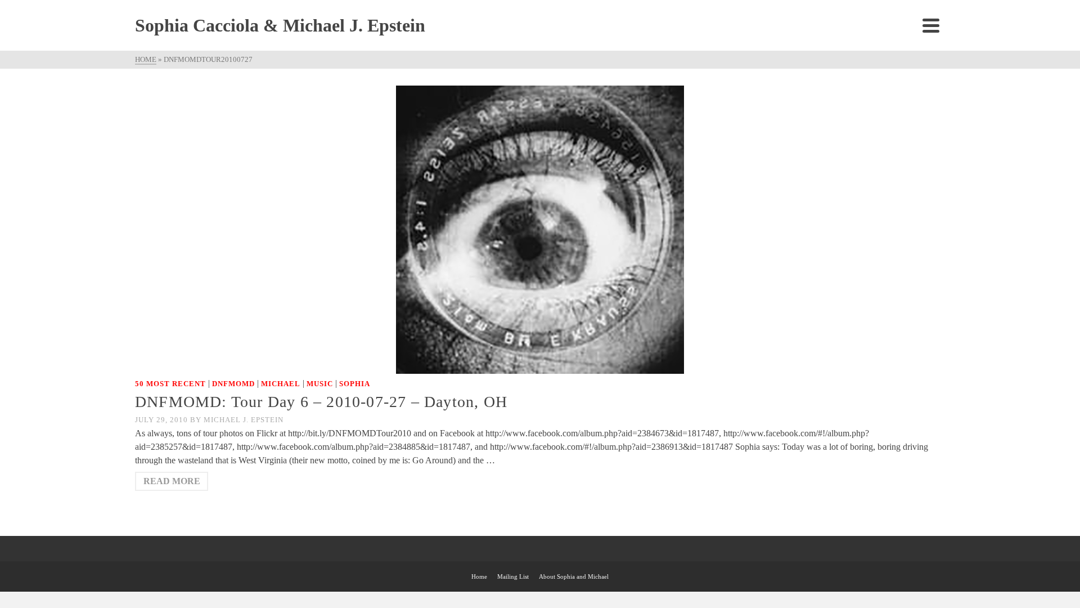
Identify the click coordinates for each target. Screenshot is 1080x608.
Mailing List (513, 576)
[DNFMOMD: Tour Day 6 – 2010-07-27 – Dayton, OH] (540, 229)
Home (479, 576)
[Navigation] (931, 25)
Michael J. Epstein (244, 419)
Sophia (354, 383)
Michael (280, 383)
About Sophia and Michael (574, 576)
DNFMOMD (233, 383)
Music (320, 383)
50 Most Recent (170, 383)
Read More (171, 481)
